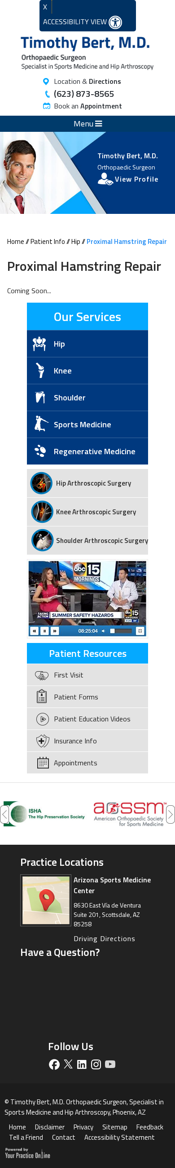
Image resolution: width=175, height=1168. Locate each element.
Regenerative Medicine (95, 451)
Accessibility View (76, 21)
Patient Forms (76, 696)
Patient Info (48, 241)
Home (15, 241)
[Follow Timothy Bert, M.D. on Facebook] (54, 1064)
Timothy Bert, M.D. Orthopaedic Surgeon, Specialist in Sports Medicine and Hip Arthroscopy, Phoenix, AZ (84, 1107)
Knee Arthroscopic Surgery (96, 512)
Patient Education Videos (92, 718)
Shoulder (70, 397)
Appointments (75, 762)
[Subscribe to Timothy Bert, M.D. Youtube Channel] (110, 1064)
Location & (87, 81)
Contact (63, 1137)
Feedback (149, 1127)
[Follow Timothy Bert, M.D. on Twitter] (68, 1064)
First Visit (68, 674)
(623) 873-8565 (84, 93)
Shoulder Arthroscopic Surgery (102, 540)
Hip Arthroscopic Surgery (93, 483)
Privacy (83, 1127)
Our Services (87, 316)
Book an (88, 105)
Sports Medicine (82, 424)
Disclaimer (50, 1127)
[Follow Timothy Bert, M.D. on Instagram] (96, 1064)
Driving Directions (105, 938)
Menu (84, 123)
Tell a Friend (26, 1137)
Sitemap (114, 1127)
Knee (63, 371)
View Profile (136, 179)
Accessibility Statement (119, 1137)
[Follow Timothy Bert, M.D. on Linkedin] (82, 1064)
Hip (75, 241)
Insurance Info (75, 740)
